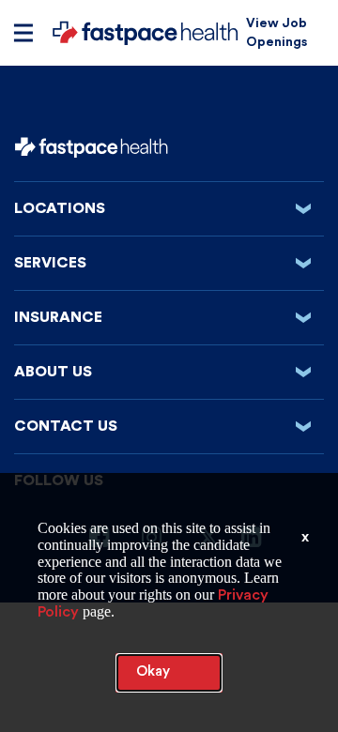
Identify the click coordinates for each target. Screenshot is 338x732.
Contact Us (168, 426)
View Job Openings (276, 33)
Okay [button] (153, 671)
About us (168, 371)
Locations (168, 208)
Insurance (168, 317)
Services (168, 262)
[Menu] (23, 32)
